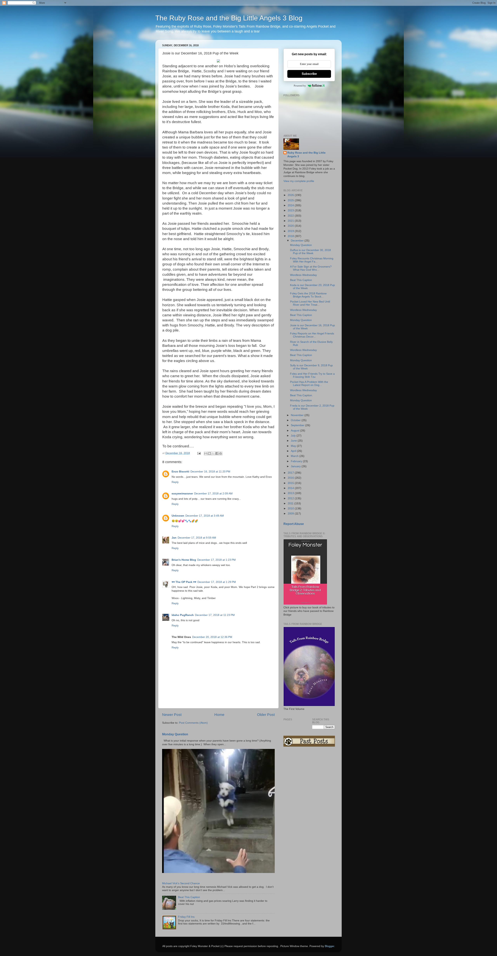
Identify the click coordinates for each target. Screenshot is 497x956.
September (298, 425)
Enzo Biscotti (180, 471)
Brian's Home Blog (184, 559)
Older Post (266, 715)
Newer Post (172, 715)
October (296, 420)
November (297, 415)
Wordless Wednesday (303, 275)
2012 (291, 498)
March (295, 456)
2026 (291, 195)
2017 (291, 472)
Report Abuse (293, 524)
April (294, 451)
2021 (291, 220)
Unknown (178, 515)
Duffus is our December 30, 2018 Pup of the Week (310, 252)
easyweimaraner (182, 493)
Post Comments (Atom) (193, 722)
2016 (291, 477)
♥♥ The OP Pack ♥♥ (184, 582)
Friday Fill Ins (186, 916)
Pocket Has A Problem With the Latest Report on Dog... (309, 383)
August (295, 430)
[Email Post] (199, 453)
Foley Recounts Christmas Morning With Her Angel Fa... (311, 260)
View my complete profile (298, 181)
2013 (291, 493)
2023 (291, 210)
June (294, 440)
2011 (291, 503)
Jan (174, 537)
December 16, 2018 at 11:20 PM (210, 471)
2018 (291, 236)
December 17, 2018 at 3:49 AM (204, 515)
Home (219, 715)
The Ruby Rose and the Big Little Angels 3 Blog (228, 18)
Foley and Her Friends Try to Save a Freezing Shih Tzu (312, 375)
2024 (291, 205)
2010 (291, 508)
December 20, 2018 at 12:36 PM (212, 637)
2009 (291, 513)
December (297, 240)
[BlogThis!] (209, 453)
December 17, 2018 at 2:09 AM (213, 493)
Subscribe (309, 73)
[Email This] (206, 453)
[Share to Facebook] (217, 453)
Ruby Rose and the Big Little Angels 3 (306, 154)
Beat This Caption (189, 897)
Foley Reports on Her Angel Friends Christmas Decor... (312, 335)
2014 (291, 488)
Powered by (300, 85)
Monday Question (175, 734)
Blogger (329, 946)
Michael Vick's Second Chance (181, 883)
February (297, 461)
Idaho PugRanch (183, 615)
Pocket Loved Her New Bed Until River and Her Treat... (310, 303)
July (293, 435)
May (294, 445)
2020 (291, 225)
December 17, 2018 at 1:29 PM (216, 582)
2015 (291, 483)
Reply (175, 482)
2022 (291, 215)
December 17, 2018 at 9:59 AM (197, 537)
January (296, 466)
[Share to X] (213, 453)
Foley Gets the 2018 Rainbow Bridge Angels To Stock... (308, 295)
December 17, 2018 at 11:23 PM (215, 615)
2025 (291, 200)
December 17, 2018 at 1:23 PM (216, 559)
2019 (291, 231)
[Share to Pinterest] (220, 453)
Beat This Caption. (301, 395)
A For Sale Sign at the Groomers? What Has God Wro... (311, 268)
